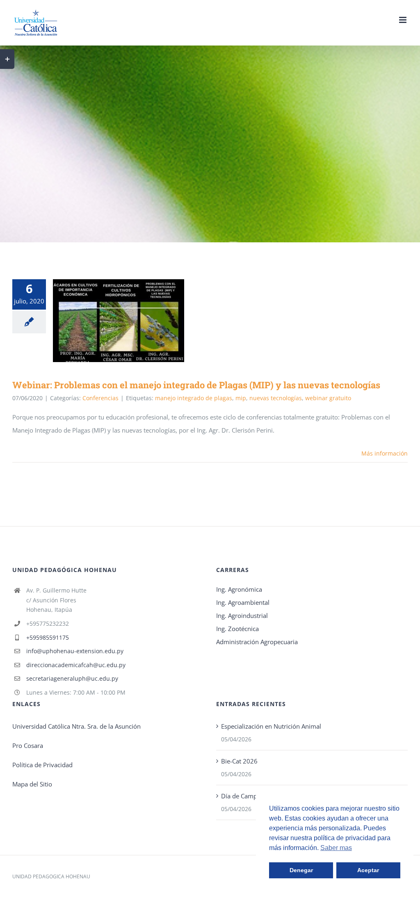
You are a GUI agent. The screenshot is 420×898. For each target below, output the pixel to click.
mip (240, 398)
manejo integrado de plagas (193, 398)
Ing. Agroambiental (242, 602)
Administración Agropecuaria (257, 642)
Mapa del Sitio (32, 784)
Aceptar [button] (368, 870)
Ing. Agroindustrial (242, 615)
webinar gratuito (328, 398)
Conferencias (100, 398)
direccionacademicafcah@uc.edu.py (76, 665)
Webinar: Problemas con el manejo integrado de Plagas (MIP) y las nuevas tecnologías (107, 321)
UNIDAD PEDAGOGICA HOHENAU (51, 876)
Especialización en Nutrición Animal (271, 726)
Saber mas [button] (336, 847)
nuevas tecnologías (275, 398)
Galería (130, 321)
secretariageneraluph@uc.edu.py (72, 678)
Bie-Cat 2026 (239, 761)
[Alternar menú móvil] (403, 20)
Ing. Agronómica (239, 589)
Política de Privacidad (42, 765)
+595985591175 (47, 637)
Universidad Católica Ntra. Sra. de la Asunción (76, 726)
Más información (384, 453)
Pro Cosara (27, 745)
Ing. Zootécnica (237, 628)
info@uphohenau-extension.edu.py (74, 651)
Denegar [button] (301, 870)
